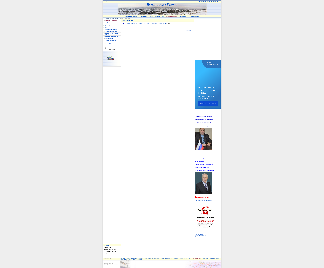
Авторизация (139, 259)
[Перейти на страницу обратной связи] (110, 1)
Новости (107, 24)
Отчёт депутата (109, 38)
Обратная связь (131, 259)
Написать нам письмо (109, 254)
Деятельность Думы (171, 16)
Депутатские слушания (111, 31)
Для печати (188, 30)
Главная (107, 18)
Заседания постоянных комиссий (113, 48)
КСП (106, 27)
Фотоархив (144, 16)
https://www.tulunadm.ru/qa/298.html (203, 200)
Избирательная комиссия (111, 36)
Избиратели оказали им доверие (152, 258)
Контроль (107, 22)
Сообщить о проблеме (208, 104)
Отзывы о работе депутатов (131, 16)
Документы (183, 16)
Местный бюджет (109, 43)
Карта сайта (124, 259)
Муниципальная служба (111, 29)
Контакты (107, 42)
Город (151, 16)
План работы (108, 26)
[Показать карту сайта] (114, 1)
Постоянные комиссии (194, 16)
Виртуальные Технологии (112, 264)
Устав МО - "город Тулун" (111, 20)
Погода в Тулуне (199, 234)
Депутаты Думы (159, 16)
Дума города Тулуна (162, 4)
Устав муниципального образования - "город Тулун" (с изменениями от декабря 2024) (145, 23)
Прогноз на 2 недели (200, 237)
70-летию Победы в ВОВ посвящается (134, 258)
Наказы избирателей (110, 40)
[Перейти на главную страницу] (106, 1)
